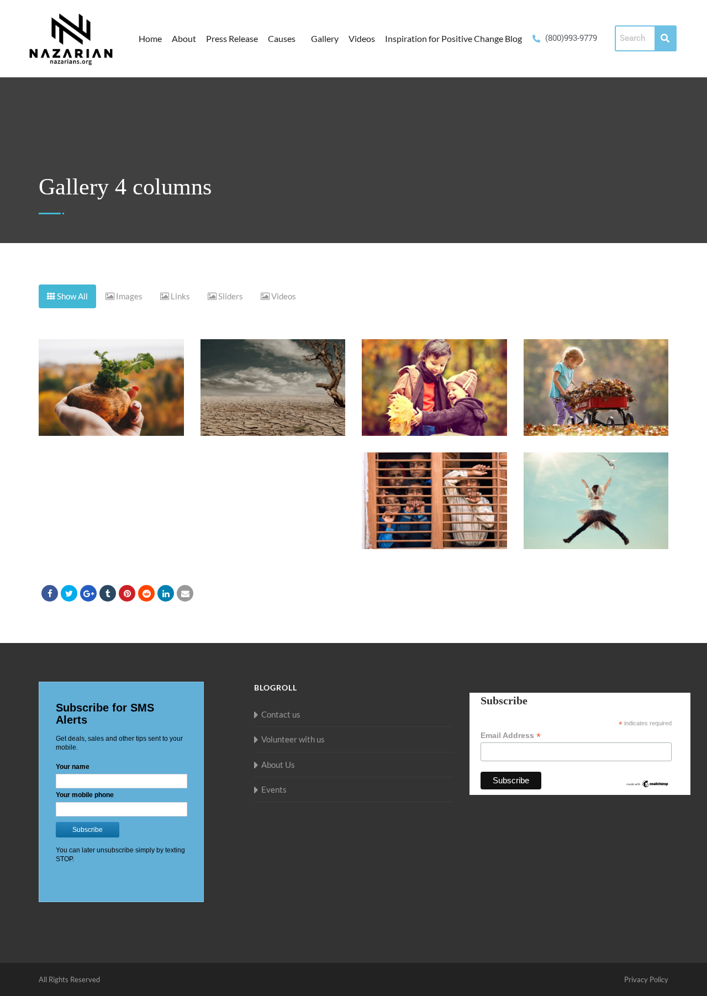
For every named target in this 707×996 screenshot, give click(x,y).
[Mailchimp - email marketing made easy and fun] (647, 783)
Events (274, 789)
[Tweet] (69, 593)
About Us (278, 765)
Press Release (232, 38)
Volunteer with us (293, 739)
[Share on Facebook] (49, 593)
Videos (362, 38)
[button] (284, 39)
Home (150, 38)
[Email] (185, 593)
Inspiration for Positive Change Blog (453, 38)
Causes (282, 38)
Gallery (325, 38)
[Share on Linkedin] (146, 593)
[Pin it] (127, 593)
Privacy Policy (646, 979)
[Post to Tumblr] (107, 593)
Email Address (511, 735)
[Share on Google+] (88, 593)
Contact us (280, 714)
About (184, 38)
